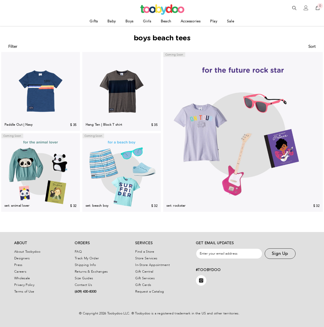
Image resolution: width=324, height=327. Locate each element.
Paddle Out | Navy (19, 124)
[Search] (294, 8)
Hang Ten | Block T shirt (104, 124)
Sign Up (280, 253)
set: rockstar (176, 205)
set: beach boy (97, 205)
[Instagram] (201, 280)
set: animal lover (17, 205)
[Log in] (306, 7)
